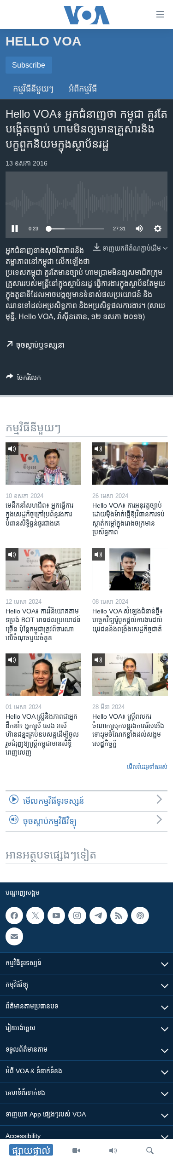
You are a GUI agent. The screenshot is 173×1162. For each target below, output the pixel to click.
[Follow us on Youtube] (56, 915)
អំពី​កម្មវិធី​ (83, 88)
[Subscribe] (14, 936)
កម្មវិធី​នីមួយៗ (33, 88)
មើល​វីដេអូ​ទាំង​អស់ (147, 766)
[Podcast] (140, 915)
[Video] (76, 1150)
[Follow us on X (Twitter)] (35, 915)
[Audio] (113, 1150)
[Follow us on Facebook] (14, 915)
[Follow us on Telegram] (98, 915)
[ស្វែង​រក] (150, 1150)
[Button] (23, 379)
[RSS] (119, 915)
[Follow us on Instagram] (77, 915)
